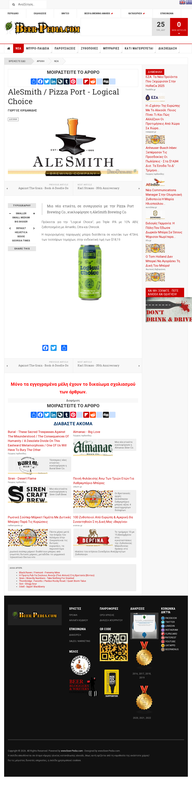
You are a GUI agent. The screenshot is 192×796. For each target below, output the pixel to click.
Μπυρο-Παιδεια (37, 48)
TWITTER (170, 622)
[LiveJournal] (60, 81)
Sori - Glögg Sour (28, 583)
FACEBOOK (171, 618)
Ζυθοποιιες (89, 48)
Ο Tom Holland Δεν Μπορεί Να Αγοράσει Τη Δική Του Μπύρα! (163, 261)
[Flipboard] (86, 81)
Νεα (18, 48)
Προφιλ (73, 615)
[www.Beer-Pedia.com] (42, 28)
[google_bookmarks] (113, 81)
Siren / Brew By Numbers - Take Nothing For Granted (46, 578)
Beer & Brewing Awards (97, 13)
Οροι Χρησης (107, 615)
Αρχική (40, 61)
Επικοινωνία (166, 13)
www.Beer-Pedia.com (72, 751)
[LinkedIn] (53, 81)
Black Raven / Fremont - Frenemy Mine (39, 572)
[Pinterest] (73, 81)
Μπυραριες (111, 48)
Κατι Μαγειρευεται (139, 48)
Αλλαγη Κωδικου (78, 620)
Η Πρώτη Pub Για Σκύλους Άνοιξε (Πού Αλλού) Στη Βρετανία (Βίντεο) (56, 575)
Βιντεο (65, 13)
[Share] (34, 81)
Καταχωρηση (135, 13)
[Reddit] (93, 81)
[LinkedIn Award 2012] (144, 626)
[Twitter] (47, 81)
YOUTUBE (170, 641)
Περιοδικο (13, 13)
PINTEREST (170, 637)
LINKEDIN (170, 626)
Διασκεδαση (167, 48)
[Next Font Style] (34, 228)
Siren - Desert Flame (22, 478)
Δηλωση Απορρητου (111, 620)
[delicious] (99, 81)
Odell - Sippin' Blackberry (32, 586)
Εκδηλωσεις (40, 13)
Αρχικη (8, 48)
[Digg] (106, 81)
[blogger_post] (80, 81)
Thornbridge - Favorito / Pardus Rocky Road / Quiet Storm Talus (52, 581)
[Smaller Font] (10, 213)
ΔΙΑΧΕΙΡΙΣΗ (75, 635)
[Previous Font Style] (10, 228)
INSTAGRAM (171, 630)
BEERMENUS (171, 649)
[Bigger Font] (34, 213)
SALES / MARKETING (79, 641)
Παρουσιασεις (65, 48)
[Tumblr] (67, 81)
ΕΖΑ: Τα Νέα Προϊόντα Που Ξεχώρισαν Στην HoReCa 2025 (161, 81)
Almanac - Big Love (86, 432)
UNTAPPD (170, 645)
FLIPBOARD (171, 634)
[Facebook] (40, 81)
